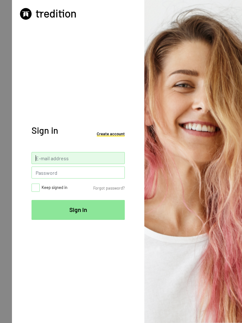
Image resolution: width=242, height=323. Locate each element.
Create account (111, 133)
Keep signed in (54, 187)
